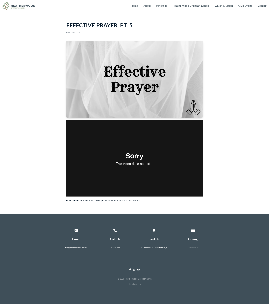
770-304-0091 (115, 247)
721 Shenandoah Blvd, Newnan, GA (154, 247)
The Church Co (134, 284)
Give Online (193, 247)
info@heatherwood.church (76, 247)
